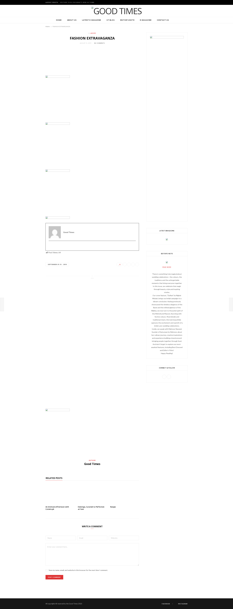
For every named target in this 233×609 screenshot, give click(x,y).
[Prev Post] (2, 304)
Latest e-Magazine (91, 20)
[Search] (174, 20)
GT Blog (111, 20)
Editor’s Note (127, 20)
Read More (166, 267)
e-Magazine (145, 20)
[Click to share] (46, 113)
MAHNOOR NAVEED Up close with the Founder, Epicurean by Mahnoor (91, 2)
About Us (72, 20)
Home (59, 20)
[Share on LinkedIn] (46, 117)
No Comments (99, 43)
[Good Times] (117, 11)
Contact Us (163, 20)
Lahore (93, 33)
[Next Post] (231, 304)
